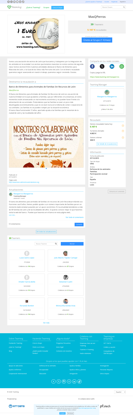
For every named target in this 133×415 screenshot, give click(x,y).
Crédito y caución (109, 347)
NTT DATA (107, 343)
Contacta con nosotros (64, 351)
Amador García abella (27, 282)
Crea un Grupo (57, 8)
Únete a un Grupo (38, 347)
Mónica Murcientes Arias (65, 306)
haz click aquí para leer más (87, 408)
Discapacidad (43, 370)
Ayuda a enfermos (15, 370)
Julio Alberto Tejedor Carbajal (65, 258)
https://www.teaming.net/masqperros (104, 77)
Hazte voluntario (85, 353)
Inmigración (74, 374)
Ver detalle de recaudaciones (107, 144)
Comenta (79, 224)
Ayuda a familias (75, 366)
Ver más (46, 323)
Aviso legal (59, 347)
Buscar (72, 244)
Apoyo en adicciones (16, 366)
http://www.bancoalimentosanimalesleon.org (24, 182)
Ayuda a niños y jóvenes (78, 370)
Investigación (104, 366)
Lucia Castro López (26, 258)
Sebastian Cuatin (65, 282)
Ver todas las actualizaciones (46, 232)
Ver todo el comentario (75, 217)
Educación (42, 374)
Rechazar (70, 413)
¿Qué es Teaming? (33, 7)
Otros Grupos (104, 374)
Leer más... (12, 215)
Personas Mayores (106, 370)
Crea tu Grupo (37, 343)
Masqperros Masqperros (23, 194)
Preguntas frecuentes (63, 343)
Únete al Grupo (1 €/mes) (97, 40)
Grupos (46, 7)
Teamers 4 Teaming (87, 350)
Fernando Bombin (27, 306)
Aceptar (62, 413)
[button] (46, 168)
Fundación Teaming (15, 343)
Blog (10, 351)
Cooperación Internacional (18, 374)
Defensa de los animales (47, 366)
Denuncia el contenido (116, 191)
